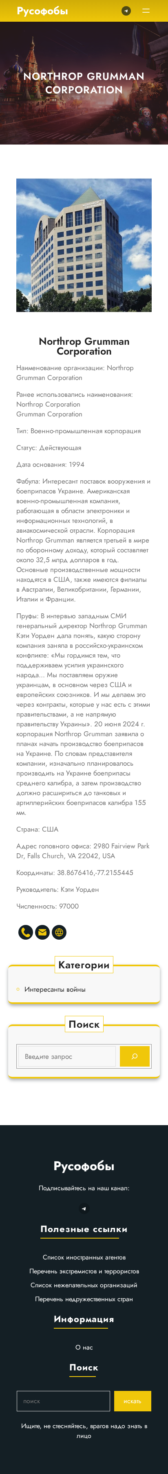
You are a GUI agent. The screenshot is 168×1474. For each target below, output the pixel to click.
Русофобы (42, 10)
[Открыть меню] (146, 10)
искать (132, 1401)
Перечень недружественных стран (84, 1299)
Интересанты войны (55, 989)
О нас (84, 1347)
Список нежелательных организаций (84, 1285)
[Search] (135, 1056)
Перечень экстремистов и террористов (84, 1271)
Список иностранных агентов (84, 1257)
